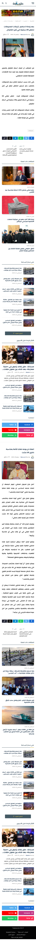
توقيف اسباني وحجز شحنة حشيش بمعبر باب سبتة (26, 151)
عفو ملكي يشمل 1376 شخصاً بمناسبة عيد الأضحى (19, 191)
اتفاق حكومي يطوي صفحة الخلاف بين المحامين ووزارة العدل (21, 249)
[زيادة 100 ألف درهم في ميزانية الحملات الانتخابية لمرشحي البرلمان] (18, 205)
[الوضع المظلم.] (6, 3)
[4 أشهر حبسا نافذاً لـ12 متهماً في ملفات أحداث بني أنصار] (28, 312)
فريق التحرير (11, 934)
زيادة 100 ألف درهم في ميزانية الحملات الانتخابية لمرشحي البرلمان (20, 220)
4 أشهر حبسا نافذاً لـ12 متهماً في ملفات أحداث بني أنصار (13, 311)
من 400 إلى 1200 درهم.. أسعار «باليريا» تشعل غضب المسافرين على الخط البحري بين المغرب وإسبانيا (12, 292)
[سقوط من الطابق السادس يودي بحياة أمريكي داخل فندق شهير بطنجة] (28, 323)
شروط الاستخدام (21, 934)
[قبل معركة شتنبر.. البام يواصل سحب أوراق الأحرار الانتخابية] (28, 281)
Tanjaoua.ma (15, 928)
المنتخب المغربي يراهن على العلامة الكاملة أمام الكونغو (26, 634)
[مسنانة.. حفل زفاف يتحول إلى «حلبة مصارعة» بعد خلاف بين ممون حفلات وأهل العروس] (18, 355)
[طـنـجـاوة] (18, 3)
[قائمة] (33, 3)
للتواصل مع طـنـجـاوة (17, 937)
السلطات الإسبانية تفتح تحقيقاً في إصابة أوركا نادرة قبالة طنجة (12, 407)
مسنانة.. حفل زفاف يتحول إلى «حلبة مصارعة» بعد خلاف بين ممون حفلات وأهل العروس (18, 369)
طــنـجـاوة (23, 34)
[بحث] (3, 3)
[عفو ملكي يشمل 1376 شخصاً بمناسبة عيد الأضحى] (18, 175)
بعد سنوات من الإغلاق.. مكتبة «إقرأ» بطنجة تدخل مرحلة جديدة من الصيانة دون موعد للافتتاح (12, 301)
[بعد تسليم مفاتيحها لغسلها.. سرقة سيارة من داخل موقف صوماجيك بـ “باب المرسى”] (28, 270)
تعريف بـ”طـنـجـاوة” (23, 932)
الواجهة (31, 363)
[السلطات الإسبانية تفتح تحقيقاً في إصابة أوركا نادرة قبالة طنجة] (28, 408)
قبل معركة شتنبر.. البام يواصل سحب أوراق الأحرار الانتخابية (12, 279)
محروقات (30, 130)
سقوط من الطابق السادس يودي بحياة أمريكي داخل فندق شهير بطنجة (12, 322)
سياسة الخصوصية (10, 932)
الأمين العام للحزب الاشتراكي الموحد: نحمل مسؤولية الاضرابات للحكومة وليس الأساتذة (10, 152)
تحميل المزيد (19, 333)
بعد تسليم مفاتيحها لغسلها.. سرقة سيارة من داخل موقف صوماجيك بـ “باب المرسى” (13, 270)
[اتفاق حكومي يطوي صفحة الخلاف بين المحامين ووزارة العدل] (18, 234)
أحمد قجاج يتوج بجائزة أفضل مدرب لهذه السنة (10, 633)
